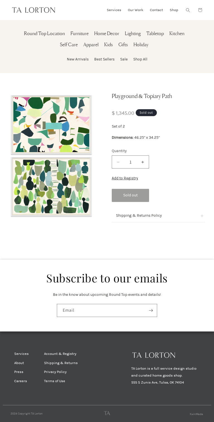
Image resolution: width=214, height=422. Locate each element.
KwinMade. (196, 414)
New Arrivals (78, 59)
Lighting (133, 33)
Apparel (91, 45)
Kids (108, 45)
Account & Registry (60, 354)
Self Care (69, 45)
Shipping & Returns (61, 363)
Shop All (140, 59)
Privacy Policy (55, 372)
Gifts (123, 45)
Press (18, 372)
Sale (124, 59)
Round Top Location (44, 33)
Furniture (79, 33)
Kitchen (176, 33)
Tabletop (155, 33)
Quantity (119, 151)
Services (21, 354)
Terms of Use (54, 381)
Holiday (141, 45)
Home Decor (106, 33)
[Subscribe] (151, 310)
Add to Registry (125, 178)
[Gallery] (51, 155)
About (19, 363)
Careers (20, 381)
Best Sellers (104, 59)
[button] (188, 10)
